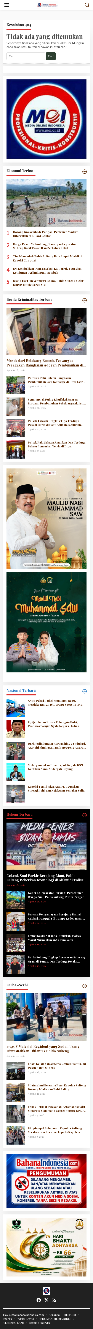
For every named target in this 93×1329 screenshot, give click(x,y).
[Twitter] (46, 1300)
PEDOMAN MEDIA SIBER (54, 1319)
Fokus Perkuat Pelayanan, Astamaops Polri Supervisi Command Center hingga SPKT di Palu (56, 1109)
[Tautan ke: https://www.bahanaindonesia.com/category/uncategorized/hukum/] (84, 815)
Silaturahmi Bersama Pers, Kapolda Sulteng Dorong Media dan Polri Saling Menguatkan (57, 1087)
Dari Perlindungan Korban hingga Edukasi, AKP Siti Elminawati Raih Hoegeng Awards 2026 (57, 745)
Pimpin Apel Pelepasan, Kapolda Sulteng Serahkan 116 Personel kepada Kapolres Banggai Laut (55, 1130)
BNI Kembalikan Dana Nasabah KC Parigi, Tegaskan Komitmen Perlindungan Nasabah (47, 270)
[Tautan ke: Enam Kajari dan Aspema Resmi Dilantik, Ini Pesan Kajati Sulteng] (15, 1070)
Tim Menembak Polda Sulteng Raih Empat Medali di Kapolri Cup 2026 (47, 258)
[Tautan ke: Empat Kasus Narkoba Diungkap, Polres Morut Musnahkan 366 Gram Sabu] (15, 943)
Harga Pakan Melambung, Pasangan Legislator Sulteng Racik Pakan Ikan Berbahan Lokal (44, 246)
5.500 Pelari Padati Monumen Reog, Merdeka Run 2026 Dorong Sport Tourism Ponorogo (56, 702)
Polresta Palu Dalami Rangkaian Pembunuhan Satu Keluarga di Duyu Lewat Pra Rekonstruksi (56, 380)
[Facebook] (39, 1300)
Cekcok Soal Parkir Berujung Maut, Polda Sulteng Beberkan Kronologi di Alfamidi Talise (45, 878)
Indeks (7, 1319)
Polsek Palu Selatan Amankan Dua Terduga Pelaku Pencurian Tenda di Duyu (56, 444)
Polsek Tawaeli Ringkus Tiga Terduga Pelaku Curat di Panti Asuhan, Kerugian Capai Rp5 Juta (54, 423)
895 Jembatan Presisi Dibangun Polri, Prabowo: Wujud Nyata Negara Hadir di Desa (54, 724)
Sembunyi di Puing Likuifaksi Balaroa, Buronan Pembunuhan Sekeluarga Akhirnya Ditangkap (57, 401)
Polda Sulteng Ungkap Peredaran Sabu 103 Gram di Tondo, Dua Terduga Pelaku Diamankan (56, 959)
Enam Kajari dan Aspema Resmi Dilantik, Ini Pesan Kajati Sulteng (57, 1065)
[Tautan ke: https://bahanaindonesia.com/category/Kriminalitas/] (84, 300)
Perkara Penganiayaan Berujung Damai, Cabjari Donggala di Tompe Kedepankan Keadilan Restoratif (55, 916)
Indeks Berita (25, 1319)
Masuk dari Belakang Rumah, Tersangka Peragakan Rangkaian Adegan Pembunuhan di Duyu (44, 363)
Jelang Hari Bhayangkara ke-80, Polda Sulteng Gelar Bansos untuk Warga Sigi (48, 282)
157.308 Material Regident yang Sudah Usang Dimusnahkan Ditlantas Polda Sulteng (43, 1048)
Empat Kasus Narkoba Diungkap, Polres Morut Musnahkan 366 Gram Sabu (54, 937)
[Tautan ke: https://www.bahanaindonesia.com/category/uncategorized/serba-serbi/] (84, 986)
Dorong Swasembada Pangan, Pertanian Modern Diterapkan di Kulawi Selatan (45, 234)
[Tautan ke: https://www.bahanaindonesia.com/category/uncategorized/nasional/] (84, 691)
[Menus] (6, 5)
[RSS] (54, 1300)
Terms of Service (40, 1322)
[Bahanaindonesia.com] (47, 5)
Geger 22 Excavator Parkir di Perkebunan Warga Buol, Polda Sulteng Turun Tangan (56, 895)
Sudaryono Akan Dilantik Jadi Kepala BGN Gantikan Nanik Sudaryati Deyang (55, 767)
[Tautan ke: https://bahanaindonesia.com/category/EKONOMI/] (84, 171)
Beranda (54, 1315)
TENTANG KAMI (13, 1322)
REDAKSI (70, 1315)
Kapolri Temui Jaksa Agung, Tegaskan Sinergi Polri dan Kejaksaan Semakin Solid (56, 788)
